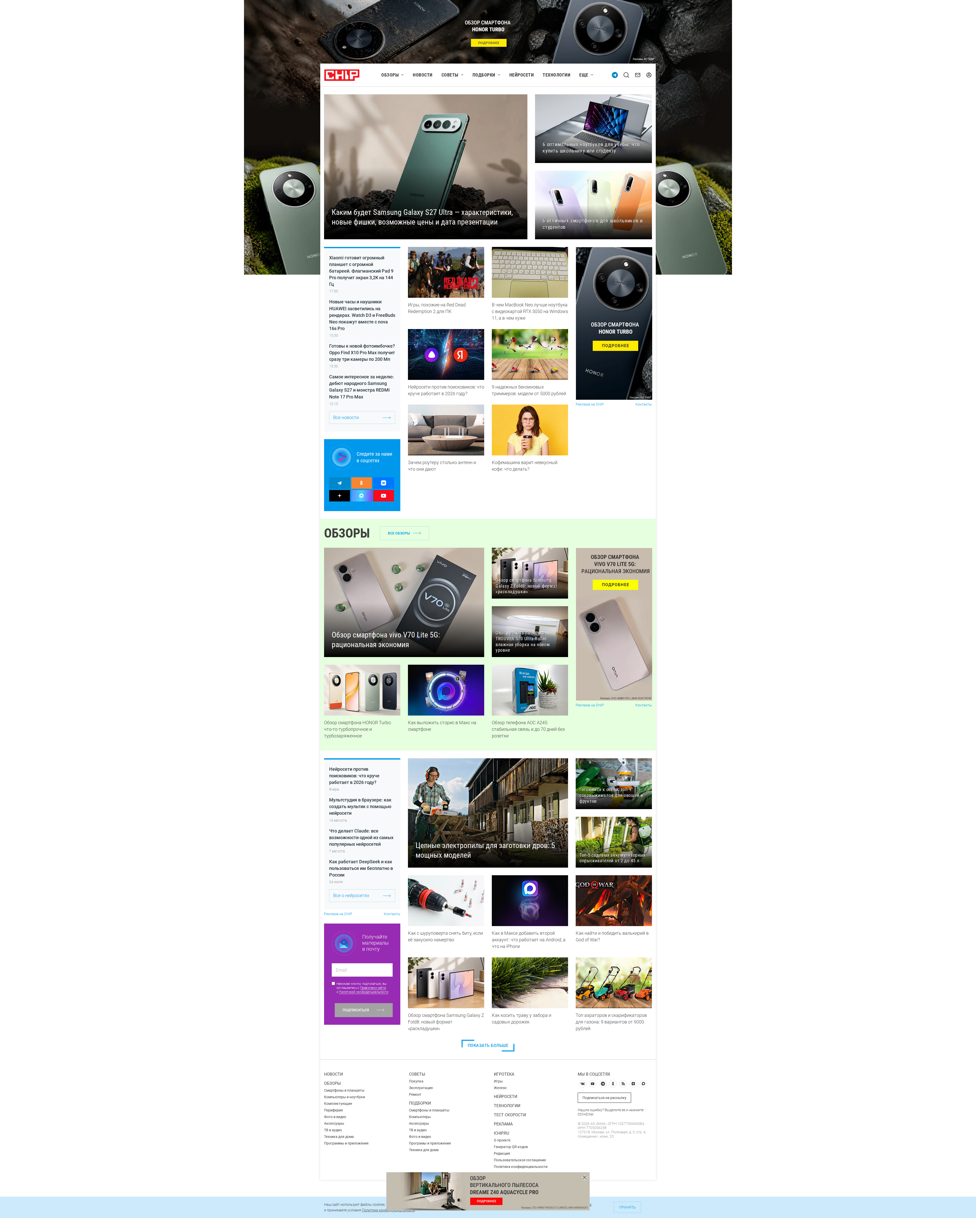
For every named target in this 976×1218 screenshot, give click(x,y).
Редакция (502, 1153)
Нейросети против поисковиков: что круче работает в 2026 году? (354, 775)
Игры (498, 1081)
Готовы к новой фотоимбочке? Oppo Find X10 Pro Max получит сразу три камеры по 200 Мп (362, 352)
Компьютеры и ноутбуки (344, 1097)
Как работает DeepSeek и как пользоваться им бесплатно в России (361, 868)
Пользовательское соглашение (520, 1160)
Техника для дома (339, 1137)
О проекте (502, 1140)
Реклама (503, 1124)
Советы (450, 75)
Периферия (333, 1110)
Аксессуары (334, 1123)
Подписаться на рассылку (605, 1098)
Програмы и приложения (430, 1143)
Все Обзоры (399, 533)
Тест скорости (510, 1114)
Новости (423, 75)
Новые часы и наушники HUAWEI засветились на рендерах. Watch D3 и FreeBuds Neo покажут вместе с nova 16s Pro (362, 315)
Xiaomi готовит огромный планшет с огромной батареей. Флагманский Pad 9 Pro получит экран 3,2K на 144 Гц (361, 271)
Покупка (416, 1081)
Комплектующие (338, 1104)
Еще (583, 75)
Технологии (556, 75)
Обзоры (390, 75)
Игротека (504, 1074)
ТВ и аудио (333, 1130)
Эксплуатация (421, 1088)
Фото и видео (335, 1117)
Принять (627, 1207)
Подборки (483, 75)
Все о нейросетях (351, 895)
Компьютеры (420, 1117)
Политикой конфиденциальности (363, 992)
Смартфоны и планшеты (344, 1090)
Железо (500, 1088)
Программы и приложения (346, 1143)
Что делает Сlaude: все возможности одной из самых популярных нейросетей (361, 837)
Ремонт (415, 1094)
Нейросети (521, 75)
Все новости (346, 417)
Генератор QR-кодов (511, 1147)
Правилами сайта (373, 988)
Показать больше (488, 1045)
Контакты (643, 404)
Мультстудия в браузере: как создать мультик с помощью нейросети (360, 806)
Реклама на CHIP (590, 404)
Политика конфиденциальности (520, 1167)
